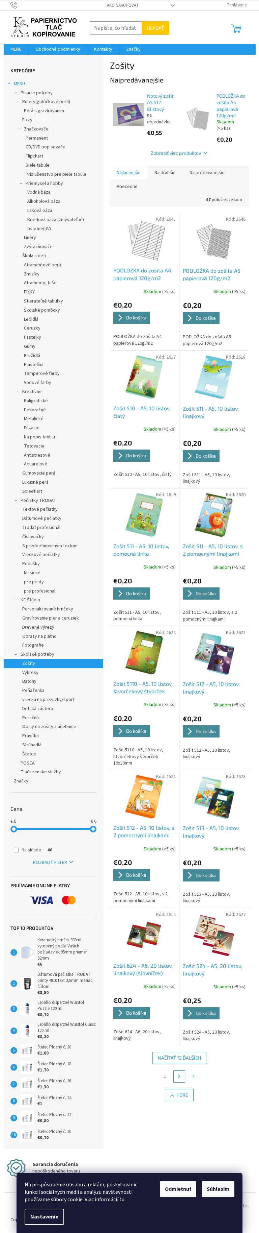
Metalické (34, 418)
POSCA (28, 763)
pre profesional (39, 591)
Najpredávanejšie (207, 172)
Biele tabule (38, 165)
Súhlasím (218, 1189)
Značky (21, 781)
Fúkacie (31, 428)
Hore (182, 1095)
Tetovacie (34, 446)
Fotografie (33, 645)
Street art (32, 491)
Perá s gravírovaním (44, 110)
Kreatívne (32, 391)
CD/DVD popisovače (45, 147)
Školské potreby (37, 654)
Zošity (28, 663)
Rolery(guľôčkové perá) (46, 101)
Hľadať (155, 28)
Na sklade (37, 850)
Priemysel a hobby (44, 183)
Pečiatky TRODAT (38, 500)
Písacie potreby (37, 93)
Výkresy (30, 672)
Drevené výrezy (38, 627)
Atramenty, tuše (40, 283)
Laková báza (39, 210)
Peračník (31, 718)
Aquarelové (35, 464)
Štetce (29, 754)
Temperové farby (42, 373)
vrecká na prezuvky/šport (48, 699)
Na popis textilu (39, 437)
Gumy (29, 346)
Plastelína (34, 364)
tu (121, 1199)
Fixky (27, 120)
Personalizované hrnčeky (47, 609)
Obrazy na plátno (39, 636)
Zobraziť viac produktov (176, 153)
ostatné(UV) (39, 228)
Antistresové (37, 455)
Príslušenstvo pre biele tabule (56, 174)
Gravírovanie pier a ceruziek (50, 618)
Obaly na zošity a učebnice (49, 726)
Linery (30, 237)
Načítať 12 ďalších (179, 1058)
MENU (19, 83)
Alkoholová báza (43, 201)
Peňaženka (33, 690)
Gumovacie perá (38, 473)
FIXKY (29, 292)
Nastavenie (44, 1216)
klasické (32, 573)
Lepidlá (31, 319)
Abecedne (127, 186)
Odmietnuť (178, 1189)
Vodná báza (39, 192)
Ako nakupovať (123, 5)
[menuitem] (16, 49)
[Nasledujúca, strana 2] (179, 1076)
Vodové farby (37, 382)
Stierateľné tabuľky (43, 301)
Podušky (31, 563)
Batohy (29, 681)
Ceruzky (32, 328)
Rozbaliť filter (50, 862)
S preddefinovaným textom (50, 545)
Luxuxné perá (35, 482)
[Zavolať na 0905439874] (20, 5)
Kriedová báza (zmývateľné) (55, 219)
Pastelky (32, 337)
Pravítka (30, 735)
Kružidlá (32, 355)
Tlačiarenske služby (41, 772)
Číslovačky (33, 536)
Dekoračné (35, 410)
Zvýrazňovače (38, 246)
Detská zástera (37, 708)
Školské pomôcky (42, 310)
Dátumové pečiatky (41, 518)
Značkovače (36, 129)
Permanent (37, 138)
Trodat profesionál (41, 527)
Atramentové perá (42, 265)
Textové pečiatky (40, 509)
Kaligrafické (36, 400)
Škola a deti (34, 255)
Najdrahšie (165, 172)
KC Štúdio (30, 600)
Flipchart (34, 156)
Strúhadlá (31, 745)
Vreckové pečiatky (41, 554)
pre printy (34, 582)
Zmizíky (31, 274)
